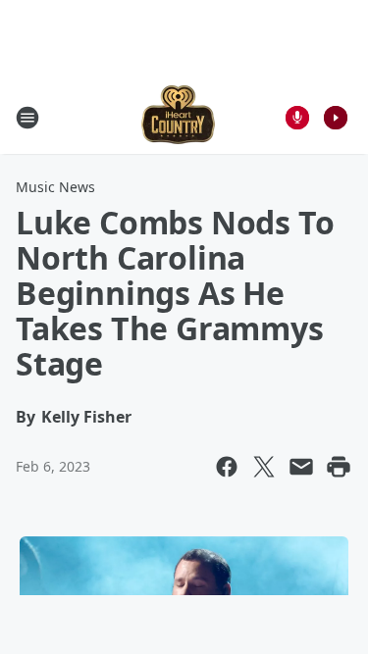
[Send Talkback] (297, 117)
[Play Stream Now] (335, 117)
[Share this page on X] (264, 466)
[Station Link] (178, 117)
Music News (55, 186)
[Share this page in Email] (301, 466)
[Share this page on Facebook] (226, 466)
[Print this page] (338, 466)
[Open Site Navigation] (27, 117)
